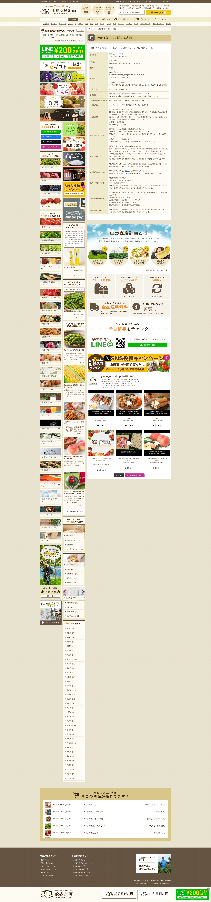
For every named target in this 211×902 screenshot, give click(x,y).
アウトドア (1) (47, 514)
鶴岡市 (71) (71, 633)
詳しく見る (102, 296)
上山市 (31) (71, 668)
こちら (147, 85)
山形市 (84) (71, 628)
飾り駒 (168, 24)
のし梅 (136, 24)
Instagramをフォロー (51, 147)
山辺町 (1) (70, 752)
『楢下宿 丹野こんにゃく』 (155, 805)
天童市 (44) (71, 655)
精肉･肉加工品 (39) (49, 298)
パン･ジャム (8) (47, 389)
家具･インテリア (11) (49, 527)
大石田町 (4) (71, 743)
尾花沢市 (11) (71, 690)
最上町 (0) (70, 760)
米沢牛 (102, 24)
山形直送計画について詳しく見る (157, 270)
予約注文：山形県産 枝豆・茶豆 (74, 350)
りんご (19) (46, 206)
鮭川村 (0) (70, 769)
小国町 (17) (71, 677)
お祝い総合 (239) (72, 535)
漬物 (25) (45, 350)
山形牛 (109, 24)
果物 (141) (46, 227)
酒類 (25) (45, 428)
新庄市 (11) (71, 699)
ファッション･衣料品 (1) (48, 484)
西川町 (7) (70, 708)
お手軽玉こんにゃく (93, 805)
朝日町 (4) (70, 730)
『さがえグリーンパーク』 (155, 819)
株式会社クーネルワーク (117, 54)
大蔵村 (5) (70, 721)
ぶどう (70, 24)
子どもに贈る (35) (73, 616)
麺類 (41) (45, 324)
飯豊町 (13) (71, 686)
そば (114, 24)
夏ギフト (54, 24)
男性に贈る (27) (72, 607)
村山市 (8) (70, 703)
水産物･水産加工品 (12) (48, 283)
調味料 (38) (46, 337)
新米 (96, 24)
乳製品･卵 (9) (47, 402)
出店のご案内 (165, 1)
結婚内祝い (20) (72, 574)
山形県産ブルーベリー (94, 812)
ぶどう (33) (46, 193)
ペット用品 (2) (47, 541)
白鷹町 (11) (71, 694)
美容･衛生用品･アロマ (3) (49, 500)
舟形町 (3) (70, 765)
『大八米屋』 (160, 812)
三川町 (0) (70, 778)
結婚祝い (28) (71, 545)
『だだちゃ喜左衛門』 (157, 826)
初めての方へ (120, 1)
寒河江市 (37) (72, 659)
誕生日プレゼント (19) (75, 549)
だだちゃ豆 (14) (47, 167)
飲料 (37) (45, 415)
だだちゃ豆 (62, 24)
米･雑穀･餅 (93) (47, 253)
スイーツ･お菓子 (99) (47, 267)
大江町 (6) (70, 716)
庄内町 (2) (70, 738)
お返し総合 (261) (72, 564)
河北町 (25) (71, 672)
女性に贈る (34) (72, 603)
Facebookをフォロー (52, 137)
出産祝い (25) (71, 540)
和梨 (91, 24)
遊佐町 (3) (70, 734)
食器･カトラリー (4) (49, 457)
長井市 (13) (71, 681)
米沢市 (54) (71, 642)
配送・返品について (134, 1)
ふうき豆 (129, 24)
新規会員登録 (44, 1)
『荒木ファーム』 (79, 314)
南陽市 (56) (71, 637)
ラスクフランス (145, 24)
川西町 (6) (70, 712)
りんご (80, 24)
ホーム (110, 1)
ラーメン (121, 24)
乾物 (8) (45, 363)
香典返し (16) (71, 582)
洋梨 (86, 24)
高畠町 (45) (71, 650)
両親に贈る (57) (72, 611)
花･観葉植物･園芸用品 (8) (48, 443)
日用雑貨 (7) (46, 470)
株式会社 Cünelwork (149, 881)
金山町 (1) (70, 747)
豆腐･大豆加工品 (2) (49, 376)
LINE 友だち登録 (148, 345)
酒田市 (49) (71, 646)
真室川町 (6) (71, 725)
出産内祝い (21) (72, 569)
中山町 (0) (70, 756)
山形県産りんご (69, 311)
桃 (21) (44, 180)
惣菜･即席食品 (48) (49, 311)
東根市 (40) (71, 664)
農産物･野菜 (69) (48, 240)
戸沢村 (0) (70, 774)
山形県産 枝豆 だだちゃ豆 (95, 826)
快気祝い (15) (71, 578)
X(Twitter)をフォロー (52, 142)
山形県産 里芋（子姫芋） (95, 819)
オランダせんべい (158, 24)
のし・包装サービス (151, 1)
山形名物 (46, 24)
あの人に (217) (71, 598)
